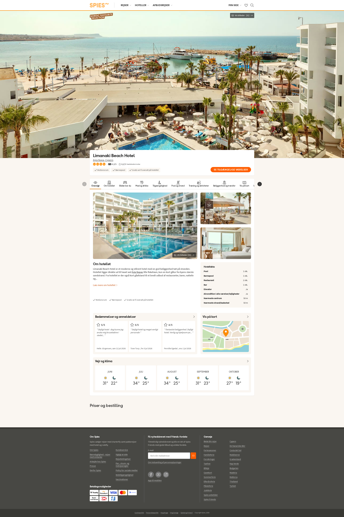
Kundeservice (122, 450)
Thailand (234, 481)
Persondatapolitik (152, 513)
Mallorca (233, 477)
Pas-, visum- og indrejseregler (122, 464)
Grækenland (235, 459)
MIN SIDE (234, 5)
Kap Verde (234, 463)
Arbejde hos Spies (98, 461)
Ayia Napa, (99, 160)
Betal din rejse (210, 441)
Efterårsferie (209, 481)
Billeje (206, 468)
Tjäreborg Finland (186, 513)
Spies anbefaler (211, 495)
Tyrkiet (233, 486)
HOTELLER (140, 5)
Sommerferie (210, 477)
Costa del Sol (235, 450)
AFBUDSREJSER (161, 5)
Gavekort (208, 472)
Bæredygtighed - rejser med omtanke (100, 455)
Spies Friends (210, 499)
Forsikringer (209, 459)
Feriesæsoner (210, 450)
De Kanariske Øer (237, 446)
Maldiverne (235, 454)
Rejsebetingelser (123, 459)
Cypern (109, 160)
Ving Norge (164, 513)
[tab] (95, 184)
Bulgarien (234, 468)
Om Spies (94, 450)
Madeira (233, 472)
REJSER (124, 5)
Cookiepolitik (139, 513)
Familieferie (209, 454)
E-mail (151, 450)
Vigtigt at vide (122, 454)
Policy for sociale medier (127, 470)
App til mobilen (155, 480)
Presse (93, 466)
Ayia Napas (137, 272)
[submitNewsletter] (193, 455)
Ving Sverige (174, 513)
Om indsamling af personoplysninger (164, 462)
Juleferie (208, 490)
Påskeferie (208, 486)
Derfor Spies (95, 470)
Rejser (206, 446)
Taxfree (207, 463)
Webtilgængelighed (124, 475)
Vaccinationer (122, 479)
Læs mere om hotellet (104, 285)
